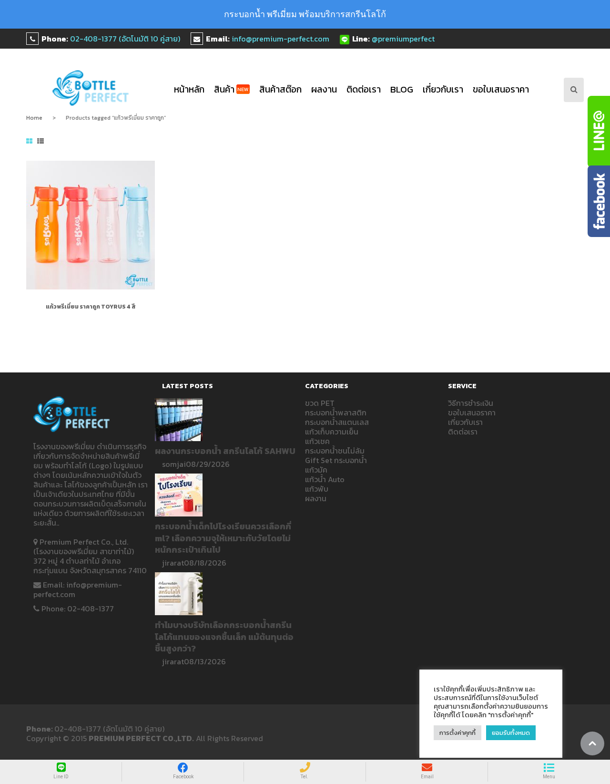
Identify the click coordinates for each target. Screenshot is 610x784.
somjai (174, 464)
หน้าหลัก (189, 89)
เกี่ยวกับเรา (443, 89)
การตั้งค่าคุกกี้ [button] (457, 732)
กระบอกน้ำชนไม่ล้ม (335, 450)
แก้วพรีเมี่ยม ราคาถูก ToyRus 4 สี (91, 306)
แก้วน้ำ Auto (325, 479)
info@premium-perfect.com (280, 38)
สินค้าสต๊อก (280, 89)
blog (401, 89)
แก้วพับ (316, 489)
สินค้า (231, 89)
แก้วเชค (317, 441)
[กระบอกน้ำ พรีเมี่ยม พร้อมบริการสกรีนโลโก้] (90, 88)
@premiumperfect (403, 38)
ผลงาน (324, 89)
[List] (40, 141)
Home (34, 117)
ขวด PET (320, 403)
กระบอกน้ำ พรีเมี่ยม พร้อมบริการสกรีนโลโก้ (305, 14)
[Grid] (29, 141)
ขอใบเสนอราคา (501, 89)
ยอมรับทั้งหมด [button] (511, 732)
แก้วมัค (316, 469)
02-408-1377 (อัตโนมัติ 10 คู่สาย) (125, 38)
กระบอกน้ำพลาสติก (335, 412)
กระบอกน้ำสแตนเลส (337, 422)
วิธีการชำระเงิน (470, 403)
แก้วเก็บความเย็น (331, 431)
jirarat (173, 562)
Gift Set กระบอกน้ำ (336, 460)
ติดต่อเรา (363, 89)
